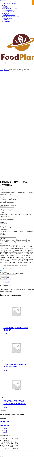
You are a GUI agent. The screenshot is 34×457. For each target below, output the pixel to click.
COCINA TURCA (8, 11)
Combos (6, 70)
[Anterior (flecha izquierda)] (0, 456)
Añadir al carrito (5, 277)
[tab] (18, 282)
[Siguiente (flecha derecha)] (2, 456)
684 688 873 (4, 425)
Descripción (6, 282)
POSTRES (6, 19)
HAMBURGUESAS (9, 10)
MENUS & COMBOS (9, 4)
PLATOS (6, 13)
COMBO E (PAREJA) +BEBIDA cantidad (12, 273)
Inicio (1, 70)
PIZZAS (5, 5)
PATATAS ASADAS (9, 15)
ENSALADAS (7, 18)
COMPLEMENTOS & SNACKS (12, 16)
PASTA (5, 7)
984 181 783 (4, 422)
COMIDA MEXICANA (10, 8)
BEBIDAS (6, 21)
